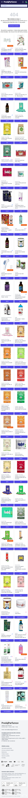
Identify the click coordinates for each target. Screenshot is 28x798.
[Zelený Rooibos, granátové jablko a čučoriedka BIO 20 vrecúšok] (7, 397)
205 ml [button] (7, 665)
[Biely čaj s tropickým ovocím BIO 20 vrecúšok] (7, 582)
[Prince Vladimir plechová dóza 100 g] (7, 85)
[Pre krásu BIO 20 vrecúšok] (21, 582)
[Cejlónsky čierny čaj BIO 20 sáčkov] (7, 353)
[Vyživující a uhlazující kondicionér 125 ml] (7, 625)
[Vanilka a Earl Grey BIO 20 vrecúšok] (7, 129)
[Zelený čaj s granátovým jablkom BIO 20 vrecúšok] (7, 535)
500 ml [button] (21, 617)
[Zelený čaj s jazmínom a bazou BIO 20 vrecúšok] (21, 353)
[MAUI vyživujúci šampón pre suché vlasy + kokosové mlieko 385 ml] (21, 625)
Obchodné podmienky (7, 748)
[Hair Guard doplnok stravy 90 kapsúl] (21, 673)
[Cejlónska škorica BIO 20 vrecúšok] (7, 422)
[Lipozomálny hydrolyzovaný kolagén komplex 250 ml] (21, 286)
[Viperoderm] (21, 603)
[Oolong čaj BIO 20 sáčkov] (7, 151)
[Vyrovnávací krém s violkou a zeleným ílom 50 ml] (21, 196)
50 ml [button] (7, 711)
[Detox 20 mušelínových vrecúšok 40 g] (7, 513)
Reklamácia (4, 752)
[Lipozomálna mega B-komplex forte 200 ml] (7, 107)
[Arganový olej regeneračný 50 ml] (7, 310)
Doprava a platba (5, 755)
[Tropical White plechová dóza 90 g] (21, 173)
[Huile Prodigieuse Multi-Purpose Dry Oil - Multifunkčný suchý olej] (7, 673)
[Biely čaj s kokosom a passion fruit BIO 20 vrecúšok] (7, 467)
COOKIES (24, 796)
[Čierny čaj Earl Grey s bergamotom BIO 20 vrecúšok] (7, 490)
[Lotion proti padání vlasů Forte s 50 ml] (7, 196)
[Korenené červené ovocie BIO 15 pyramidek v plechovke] (7, 557)
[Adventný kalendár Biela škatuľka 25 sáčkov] (21, 40)
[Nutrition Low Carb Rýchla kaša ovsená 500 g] (21, 129)
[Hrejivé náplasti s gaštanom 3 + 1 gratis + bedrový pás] (7, 219)
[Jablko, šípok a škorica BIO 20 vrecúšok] (21, 375)
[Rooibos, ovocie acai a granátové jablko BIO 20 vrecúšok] (21, 467)
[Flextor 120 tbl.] (7, 286)
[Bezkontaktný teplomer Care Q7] (7, 264)
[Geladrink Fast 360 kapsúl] (21, 264)
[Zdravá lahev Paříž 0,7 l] (21, 219)
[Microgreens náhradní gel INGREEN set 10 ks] (7, 40)
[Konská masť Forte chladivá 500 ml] (7, 603)
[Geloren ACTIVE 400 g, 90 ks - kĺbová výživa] (21, 85)
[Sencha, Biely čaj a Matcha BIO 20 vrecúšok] (21, 397)
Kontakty (4, 757)
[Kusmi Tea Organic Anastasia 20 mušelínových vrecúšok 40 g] (21, 557)
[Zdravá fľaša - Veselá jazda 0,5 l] (21, 310)
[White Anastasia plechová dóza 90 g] (21, 445)
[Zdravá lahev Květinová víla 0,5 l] (21, 649)
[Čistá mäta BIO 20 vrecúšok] (21, 107)
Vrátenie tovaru (5, 754)
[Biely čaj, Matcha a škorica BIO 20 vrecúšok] (21, 513)
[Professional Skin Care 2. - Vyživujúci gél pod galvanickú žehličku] (7, 696)
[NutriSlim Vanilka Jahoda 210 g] (21, 62)
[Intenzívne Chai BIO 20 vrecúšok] (7, 375)
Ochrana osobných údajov (8, 750)
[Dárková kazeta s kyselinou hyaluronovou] (21, 696)
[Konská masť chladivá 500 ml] (21, 243)
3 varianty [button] (7, 688)
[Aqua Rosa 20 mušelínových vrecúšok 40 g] (7, 173)
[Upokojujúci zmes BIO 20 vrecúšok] (7, 445)
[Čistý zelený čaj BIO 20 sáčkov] (21, 490)
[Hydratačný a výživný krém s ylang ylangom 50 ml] (7, 62)
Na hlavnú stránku (14, 26)
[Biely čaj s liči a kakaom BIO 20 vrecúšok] (21, 331)
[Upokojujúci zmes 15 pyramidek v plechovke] (21, 535)
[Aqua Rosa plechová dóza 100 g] (21, 151)
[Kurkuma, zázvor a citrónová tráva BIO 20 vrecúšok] (21, 422)
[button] (7, 54)
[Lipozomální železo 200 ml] (7, 243)
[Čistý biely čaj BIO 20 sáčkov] (7, 331)
